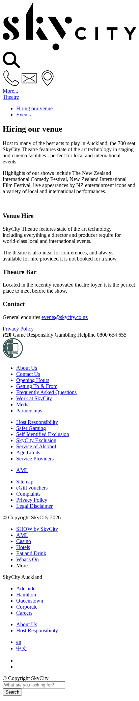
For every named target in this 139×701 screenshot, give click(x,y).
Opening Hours (32, 380)
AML (22, 470)
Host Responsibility (37, 422)
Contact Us (28, 374)
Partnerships (29, 410)
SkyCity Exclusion (36, 440)
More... (10, 91)
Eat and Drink (31, 553)
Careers (24, 613)
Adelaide (25, 588)
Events (23, 114)
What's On (27, 559)
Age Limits (28, 452)
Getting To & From (36, 386)
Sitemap (24, 481)
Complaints (28, 494)
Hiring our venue (34, 108)
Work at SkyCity (34, 398)
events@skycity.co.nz (64, 317)
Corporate (26, 607)
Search (12, 692)
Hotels (23, 547)
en (18, 642)
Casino (23, 541)
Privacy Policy (18, 329)
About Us (26, 368)
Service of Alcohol (36, 446)
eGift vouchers (32, 488)
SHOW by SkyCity (37, 529)
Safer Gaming (31, 428)
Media (23, 404)
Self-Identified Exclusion (42, 434)
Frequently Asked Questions (46, 392)
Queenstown (29, 601)
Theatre (11, 97)
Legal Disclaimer (34, 506)
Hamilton (26, 594)
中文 (21, 648)
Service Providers (35, 458)
